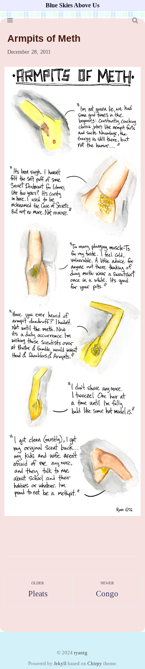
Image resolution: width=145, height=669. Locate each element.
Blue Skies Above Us (72, 5)
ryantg (80, 652)
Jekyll (60, 663)
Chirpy (94, 663)
